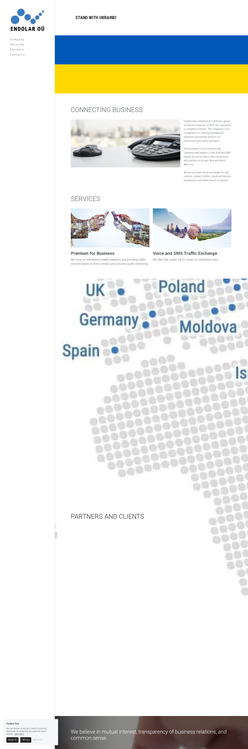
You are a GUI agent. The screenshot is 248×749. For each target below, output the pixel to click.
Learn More (19, 734)
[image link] (27, 19)
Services (17, 44)
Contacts (17, 54)
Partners (17, 49)
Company (17, 39)
